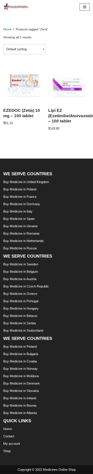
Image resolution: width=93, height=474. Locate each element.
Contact (8, 436)
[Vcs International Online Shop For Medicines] (17, 7)
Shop (7, 451)
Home (7, 29)
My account (11, 443)
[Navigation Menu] (85, 7)
